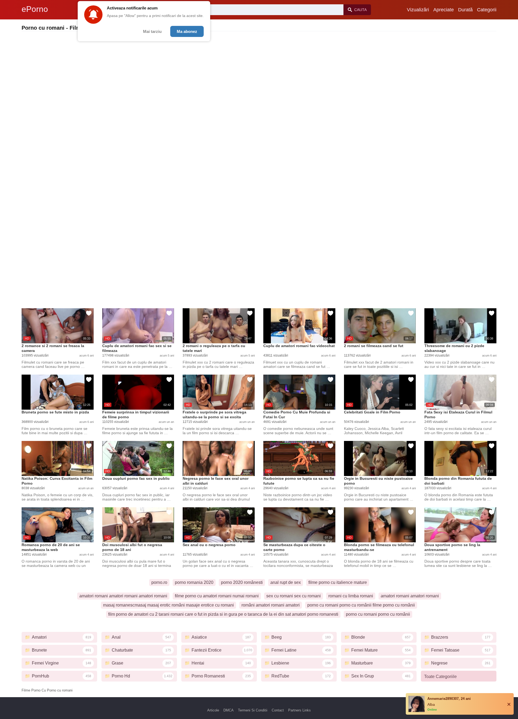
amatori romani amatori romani (410, 596)
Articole (213, 710)
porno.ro (159, 582)
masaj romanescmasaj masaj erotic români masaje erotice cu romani (168, 605)
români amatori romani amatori (270, 605)
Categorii (486, 9)
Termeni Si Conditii (252, 710)
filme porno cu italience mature (337, 582)
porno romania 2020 (194, 582)
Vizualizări (418, 9)
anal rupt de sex (285, 582)
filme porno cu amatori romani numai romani (217, 596)
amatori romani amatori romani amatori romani (123, 596)
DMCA (228, 710)
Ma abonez (187, 31)
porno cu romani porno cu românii (378, 614)
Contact (278, 710)
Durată (465, 9)
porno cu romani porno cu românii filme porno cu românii (361, 605)
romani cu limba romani (350, 596)
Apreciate (443, 9)
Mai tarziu (152, 31)
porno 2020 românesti (242, 582)
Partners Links (299, 710)
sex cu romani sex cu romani (293, 596)
